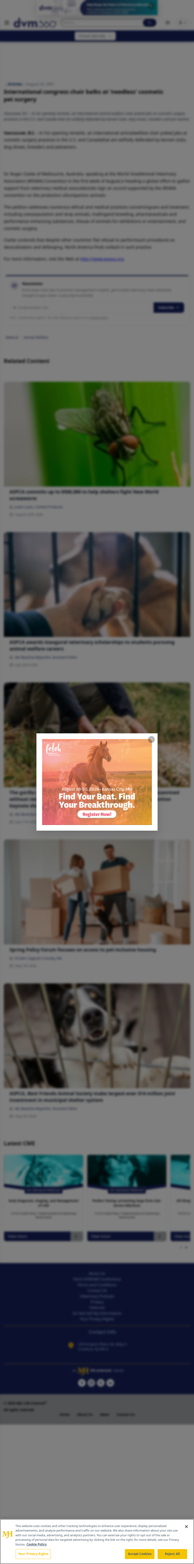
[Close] (186, 1526)
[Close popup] (151, 739)
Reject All (172, 1554)
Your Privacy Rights (33, 1554)
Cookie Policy (36, 1544)
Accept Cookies (140, 1554)
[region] (97, 1541)
